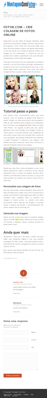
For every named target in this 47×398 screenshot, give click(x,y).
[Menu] (40, 4)
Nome (33, 332)
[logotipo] (19, 4)
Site (32, 347)
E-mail (34, 340)
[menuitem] (35, 4)
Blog (6, 12)
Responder (16, 293)
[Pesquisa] (35, 4)
